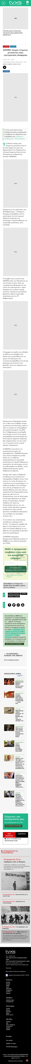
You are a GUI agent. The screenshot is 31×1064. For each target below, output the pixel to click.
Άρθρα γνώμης (10, 1000)
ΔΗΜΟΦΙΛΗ (22, 834)
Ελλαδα (13, 46)
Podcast (8, 993)
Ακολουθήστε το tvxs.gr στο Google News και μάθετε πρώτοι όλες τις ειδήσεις (14, 585)
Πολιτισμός (10, 1006)
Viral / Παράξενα (10, 1024)
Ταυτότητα (8, 968)
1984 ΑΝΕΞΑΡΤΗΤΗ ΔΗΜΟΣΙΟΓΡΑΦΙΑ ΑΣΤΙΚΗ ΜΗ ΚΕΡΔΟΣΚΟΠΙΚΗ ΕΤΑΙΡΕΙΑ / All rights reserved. (15, 1056)
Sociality (20, 1061)
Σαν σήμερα (9, 1040)
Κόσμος (8, 983)
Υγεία (7, 987)
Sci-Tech (8, 991)
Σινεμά (8, 1008)
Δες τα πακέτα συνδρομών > (14, 643)
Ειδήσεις (9, 980)
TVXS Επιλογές (11, 1047)
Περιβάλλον (9, 990)
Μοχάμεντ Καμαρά (14, 596)
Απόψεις (9, 998)
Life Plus (9, 1019)
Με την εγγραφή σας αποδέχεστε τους (15, 575)
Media (7, 985)
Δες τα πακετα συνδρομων (13, 825)
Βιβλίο (7, 1013)
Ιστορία (8, 1036)
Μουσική (8, 1011)
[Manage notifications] (27, 1060)
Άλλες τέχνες (9, 1014)
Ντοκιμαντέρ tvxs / (10, 894)
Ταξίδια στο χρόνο (11, 1043)
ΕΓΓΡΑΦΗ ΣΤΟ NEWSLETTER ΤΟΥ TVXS (15, 569)
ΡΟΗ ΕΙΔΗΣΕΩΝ (9, 835)
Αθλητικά (8, 988)
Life (7, 1023)
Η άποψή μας (9, 1001)
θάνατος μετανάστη (14, 593)
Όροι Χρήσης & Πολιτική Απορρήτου (16, 971)
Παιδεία (8, 1028)
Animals (8, 1021)
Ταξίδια (8, 1029)
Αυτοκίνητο (9, 1026)
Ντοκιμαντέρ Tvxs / (12, 859)
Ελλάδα (8, 982)
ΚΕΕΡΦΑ (24, 593)
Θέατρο (8, 1010)
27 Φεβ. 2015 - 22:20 (8, 59)
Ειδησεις (6, 46)
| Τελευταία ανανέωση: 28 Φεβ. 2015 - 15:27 (15, 62)
